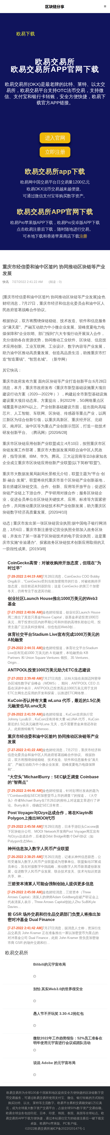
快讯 (6, 282)
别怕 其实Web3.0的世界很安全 (58, 989)
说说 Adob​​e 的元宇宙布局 (54, 1063)
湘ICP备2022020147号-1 (67, 1128)
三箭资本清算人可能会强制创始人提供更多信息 (51, 884)
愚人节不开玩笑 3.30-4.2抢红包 (58, 1013)
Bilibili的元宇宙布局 (49, 964)
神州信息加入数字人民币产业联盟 (38, 848)
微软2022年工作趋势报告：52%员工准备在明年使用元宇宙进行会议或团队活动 (67, 1040)
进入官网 (55, 138)
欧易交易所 (55, 6)
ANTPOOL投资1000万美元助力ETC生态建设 (49, 670)
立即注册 (55, 152)
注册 (83, 236)
